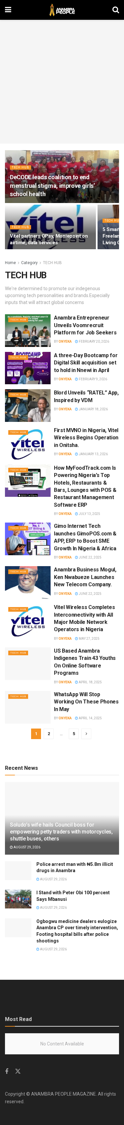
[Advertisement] (62, 82)
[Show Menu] (8, 10)
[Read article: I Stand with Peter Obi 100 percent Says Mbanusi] (18, 899)
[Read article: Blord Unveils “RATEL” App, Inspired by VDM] (28, 405)
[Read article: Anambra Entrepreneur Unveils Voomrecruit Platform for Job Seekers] (28, 330)
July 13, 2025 (89, 514)
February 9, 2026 (92, 379)
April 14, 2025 (90, 718)
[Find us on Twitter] (18, 1071)
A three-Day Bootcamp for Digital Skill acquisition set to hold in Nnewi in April (85, 362)
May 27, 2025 (89, 638)
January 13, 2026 (93, 454)
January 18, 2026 (93, 409)
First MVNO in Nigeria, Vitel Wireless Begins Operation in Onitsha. (86, 437)
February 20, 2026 (93, 341)
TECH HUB (20, 167)
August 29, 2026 (26, 847)
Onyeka (65, 341)
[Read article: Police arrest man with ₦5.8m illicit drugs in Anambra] (18, 870)
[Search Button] (115, 10)
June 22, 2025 (90, 557)
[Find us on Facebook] (6, 1071)
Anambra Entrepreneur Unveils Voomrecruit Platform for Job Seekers (85, 325)
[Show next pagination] (86, 734)
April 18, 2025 (90, 682)
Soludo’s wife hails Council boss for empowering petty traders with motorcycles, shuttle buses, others (61, 832)
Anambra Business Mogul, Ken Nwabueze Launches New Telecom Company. (85, 577)
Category (29, 262)
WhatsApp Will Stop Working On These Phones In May (86, 701)
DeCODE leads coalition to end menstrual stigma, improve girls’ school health (52, 185)
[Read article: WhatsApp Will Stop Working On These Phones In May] (28, 707)
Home (10, 262)
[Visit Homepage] (62, 10)
